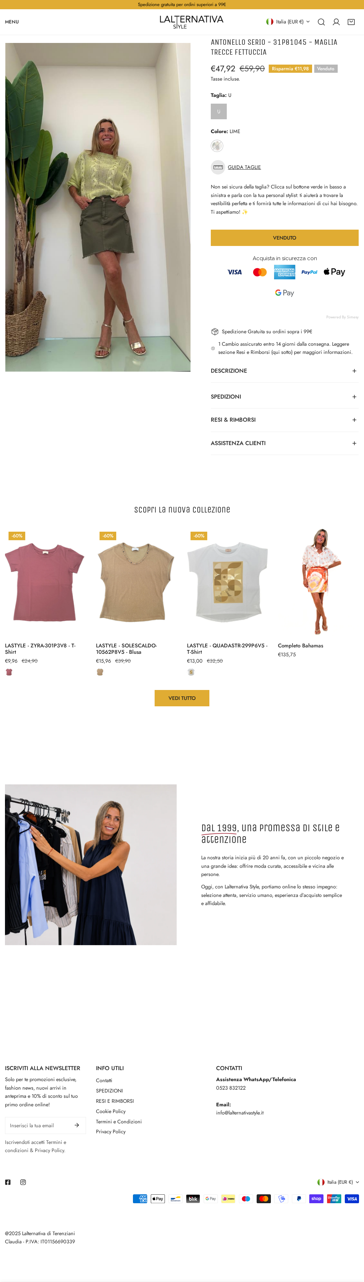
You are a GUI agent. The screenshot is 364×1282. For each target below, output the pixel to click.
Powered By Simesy (342, 317)
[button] (351, 21)
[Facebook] (8, 1182)
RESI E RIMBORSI (115, 1101)
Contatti (104, 1080)
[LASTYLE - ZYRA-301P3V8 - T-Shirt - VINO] (9, 672)
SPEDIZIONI (109, 1090)
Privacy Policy (110, 1131)
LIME (217, 146)
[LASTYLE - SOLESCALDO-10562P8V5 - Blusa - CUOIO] (100, 672)
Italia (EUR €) (290, 21)
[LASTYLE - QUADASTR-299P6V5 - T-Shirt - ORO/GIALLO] (191, 672)
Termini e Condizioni (119, 1121)
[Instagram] (23, 1182)
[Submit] (77, 1125)
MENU (12, 21)
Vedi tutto (182, 698)
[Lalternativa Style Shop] (192, 22)
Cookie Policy (110, 1111)
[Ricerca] (321, 21)
